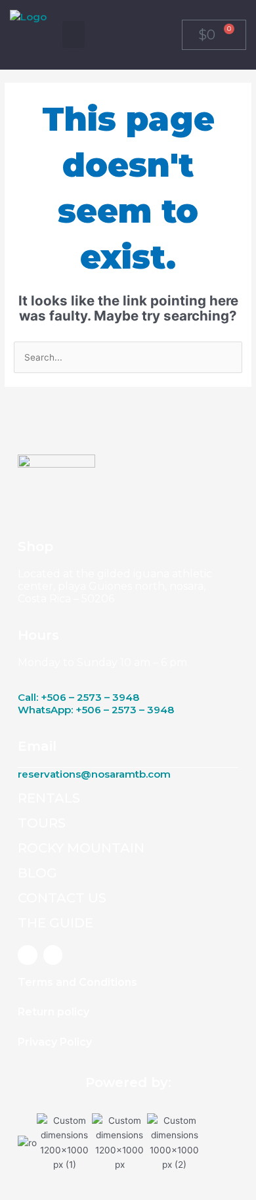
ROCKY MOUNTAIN (81, 848)
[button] (73, 34)
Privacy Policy (55, 1042)
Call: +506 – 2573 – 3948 (78, 697)
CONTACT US (62, 898)
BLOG (37, 873)
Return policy (53, 1012)
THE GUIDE (55, 923)
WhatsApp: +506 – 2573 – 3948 (96, 709)
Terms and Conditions (77, 982)
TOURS (42, 823)
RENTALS (49, 798)
